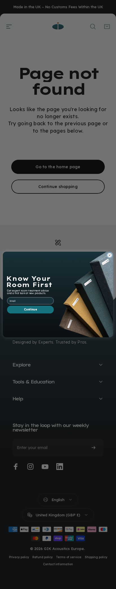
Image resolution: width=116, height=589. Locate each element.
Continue (30, 310)
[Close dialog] (109, 255)
